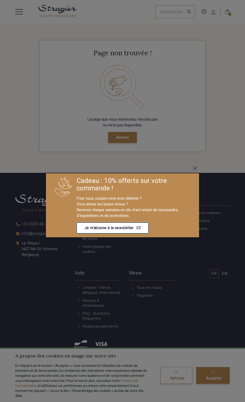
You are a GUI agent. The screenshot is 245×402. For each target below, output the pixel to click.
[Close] (195, 168)
